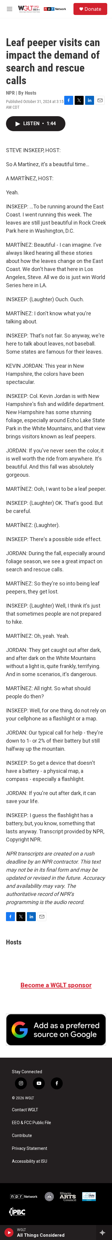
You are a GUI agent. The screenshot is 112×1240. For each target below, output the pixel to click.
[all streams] (104, 1232)
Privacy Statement (29, 1148)
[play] (9, 1233)
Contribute (22, 1135)
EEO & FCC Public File (31, 1123)
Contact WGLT (25, 1110)
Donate (93, 9)
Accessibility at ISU (29, 1161)
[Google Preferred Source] (56, 1029)
